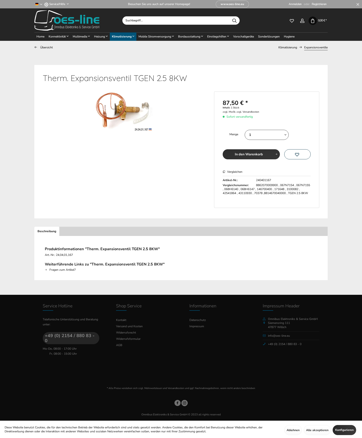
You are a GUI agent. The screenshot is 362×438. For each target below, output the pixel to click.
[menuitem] (232, 4)
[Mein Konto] (302, 20)
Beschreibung (46, 231)
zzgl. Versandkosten (248, 111)
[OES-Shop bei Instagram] (184, 403)
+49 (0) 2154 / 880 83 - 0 (69, 338)
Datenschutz (197, 320)
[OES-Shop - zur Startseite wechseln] (78, 20)
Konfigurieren (344, 430)
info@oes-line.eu (279, 336)
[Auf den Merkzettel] (297, 154)
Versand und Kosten (129, 326)
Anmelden (295, 4)
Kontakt (121, 320)
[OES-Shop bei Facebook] (177, 403)
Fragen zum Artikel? (62, 270)
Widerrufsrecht (126, 333)
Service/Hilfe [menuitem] (57, 4)
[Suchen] (234, 20)
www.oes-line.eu (232, 4)
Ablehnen (293, 430)
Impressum (196, 326)
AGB (119, 345)
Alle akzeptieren (317, 430)
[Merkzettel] (292, 20)
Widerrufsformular (128, 339)
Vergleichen (234, 172)
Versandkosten (176, 388)
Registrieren (319, 4)
